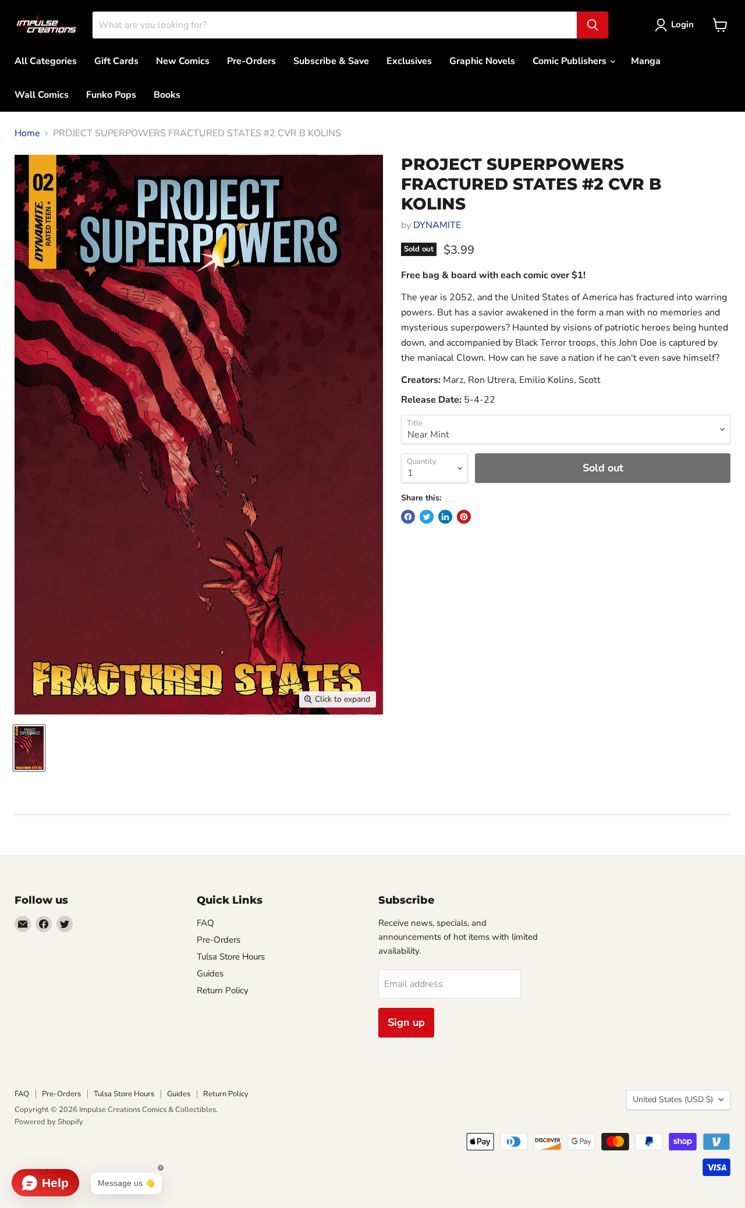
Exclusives (409, 61)
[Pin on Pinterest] (464, 517)
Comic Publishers (571, 61)
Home (27, 133)
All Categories (46, 61)
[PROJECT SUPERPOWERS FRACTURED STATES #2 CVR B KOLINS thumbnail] (29, 748)
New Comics (183, 61)
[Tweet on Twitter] (427, 517)
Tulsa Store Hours (231, 956)
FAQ (205, 923)
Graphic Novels (482, 61)
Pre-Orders (251, 61)
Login (682, 24)
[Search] (592, 25)
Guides (210, 973)
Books (167, 94)
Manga (646, 61)
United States (673, 1099)
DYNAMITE (437, 225)
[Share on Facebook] (408, 517)
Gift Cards (116, 61)
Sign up (406, 1022)
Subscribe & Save (331, 61)
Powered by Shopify (49, 1122)
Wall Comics (42, 94)
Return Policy (223, 990)
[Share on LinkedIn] (445, 517)
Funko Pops (111, 94)
